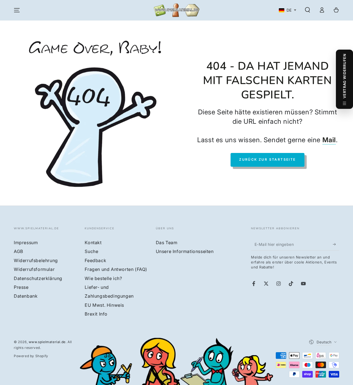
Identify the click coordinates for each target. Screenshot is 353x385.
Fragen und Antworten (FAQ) (116, 269)
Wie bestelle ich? (103, 278)
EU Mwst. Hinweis (104, 305)
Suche (91, 251)
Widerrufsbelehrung (36, 260)
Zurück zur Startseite (267, 159)
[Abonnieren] (336, 244)
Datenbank (26, 296)
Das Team (167, 242)
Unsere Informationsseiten (185, 251)
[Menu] (17, 10)
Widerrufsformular (34, 269)
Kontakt (93, 242)
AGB (18, 251)
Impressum (26, 242)
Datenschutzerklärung (38, 278)
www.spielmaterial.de (47, 342)
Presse (21, 287)
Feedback (95, 260)
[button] (307, 10)
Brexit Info (96, 314)
